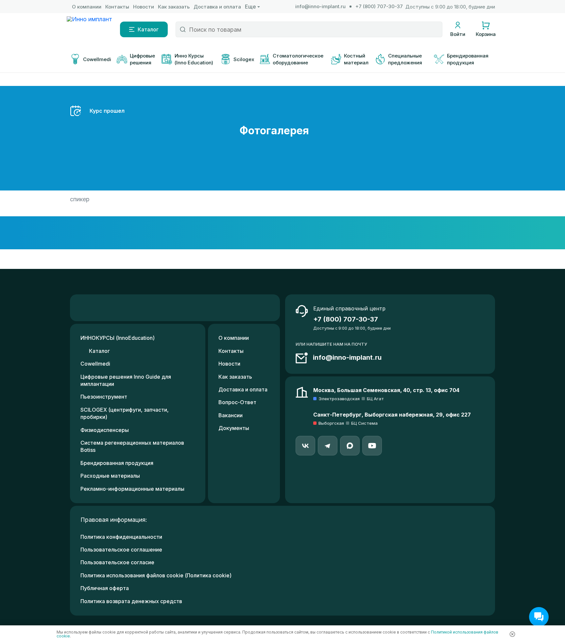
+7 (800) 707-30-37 (379, 6)
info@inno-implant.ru (320, 6)
